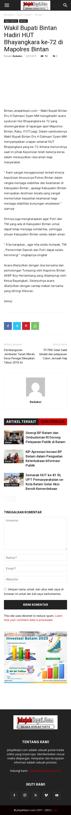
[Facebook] (8, 326)
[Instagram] (25, 795)
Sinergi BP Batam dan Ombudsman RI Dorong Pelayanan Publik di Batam (45, 437)
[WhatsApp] (35, 326)
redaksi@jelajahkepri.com (45, 771)
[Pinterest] (26, 326)
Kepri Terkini (24, 14)
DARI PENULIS (53, 421)
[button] (6, 5)
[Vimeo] (46, 795)
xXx (55, 810)
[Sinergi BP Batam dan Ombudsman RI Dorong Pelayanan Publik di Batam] (14, 437)
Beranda (9, 14)
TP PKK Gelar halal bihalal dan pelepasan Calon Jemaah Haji (53, 354)
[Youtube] (57, 795)
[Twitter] (17, 326)
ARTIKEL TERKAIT (21, 421)
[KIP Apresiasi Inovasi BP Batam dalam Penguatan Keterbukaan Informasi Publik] (14, 456)
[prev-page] (6, 498)
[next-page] (12, 498)
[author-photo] (35, 396)
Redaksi (17, 55)
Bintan (38, 14)
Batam (8, 442)
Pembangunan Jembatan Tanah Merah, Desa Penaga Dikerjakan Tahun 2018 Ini (19, 356)
